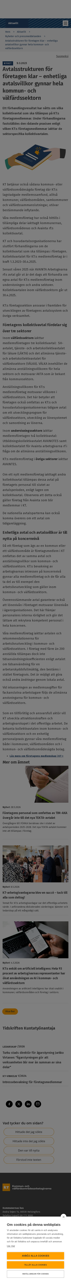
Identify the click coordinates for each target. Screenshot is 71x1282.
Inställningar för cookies (35, 1274)
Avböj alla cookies (35, 1256)
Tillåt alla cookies (35, 1265)
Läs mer (11, 1246)
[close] (63, 1217)
